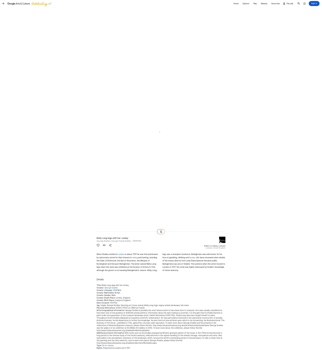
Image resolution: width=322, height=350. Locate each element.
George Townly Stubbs (121, 241)
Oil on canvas (107, 345)
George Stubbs (103, 241)
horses (192, 257)
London (121, 254)
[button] (4, 4)
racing (135, 257)
